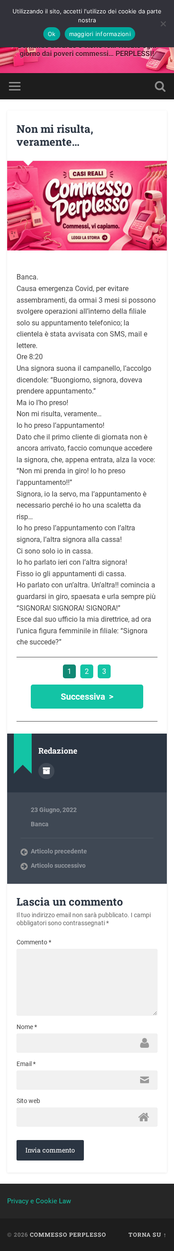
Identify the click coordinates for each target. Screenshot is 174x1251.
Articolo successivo (58, 865)
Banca (40, 824)
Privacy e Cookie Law (39, 1201)
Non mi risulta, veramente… (55, 135)
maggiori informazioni (100, 33)
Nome (27, 1027)
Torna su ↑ (147, 1234)
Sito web (28, 1101)
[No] (162, 23)
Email (26, 1064)
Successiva (83, 696)
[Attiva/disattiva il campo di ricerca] (160, 86)
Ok (52, 33)
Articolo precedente (59, 851)
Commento (34, 942)
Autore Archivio (46, 771)
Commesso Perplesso (68, 1234)
